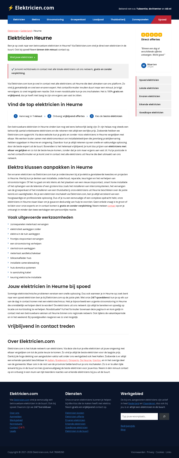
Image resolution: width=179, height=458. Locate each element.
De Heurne (85, 360)
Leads (13, 431)
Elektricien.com (21, 399)
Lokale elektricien (149, 88)
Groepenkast (78, 19)
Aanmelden (16, 416)
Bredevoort (61, 360)
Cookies (160, 452)
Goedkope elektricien (151, 112)
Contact (14, 427)
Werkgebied (16, 420)
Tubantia (142, 8)
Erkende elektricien (150, 104)
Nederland (133, 403)
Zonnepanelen (140, 19)
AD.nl (168, 8)
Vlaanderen (149, 403)
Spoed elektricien (149, 80)
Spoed (162, 19)
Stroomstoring (55, 19)
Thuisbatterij (118, 19)
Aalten (51, 360)
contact (112, 205)
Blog (123, 429)
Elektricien (19, 19)
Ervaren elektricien (149, 96)
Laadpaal (98, 19)
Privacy (150, 452)
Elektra (36, 19)
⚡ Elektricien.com (31, 7)
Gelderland (26, 30)
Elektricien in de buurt (76, 431)
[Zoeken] (164, 416)
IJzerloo (97, 360)
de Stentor (155, 8)
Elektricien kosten (74, 412)
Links (168, 452)
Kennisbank (16, 423)
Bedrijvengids (128, 425)
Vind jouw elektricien (21, 57)
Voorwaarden (138, 452)
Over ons (14, 412)
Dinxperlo (74, 360)
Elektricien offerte (74, 416)
